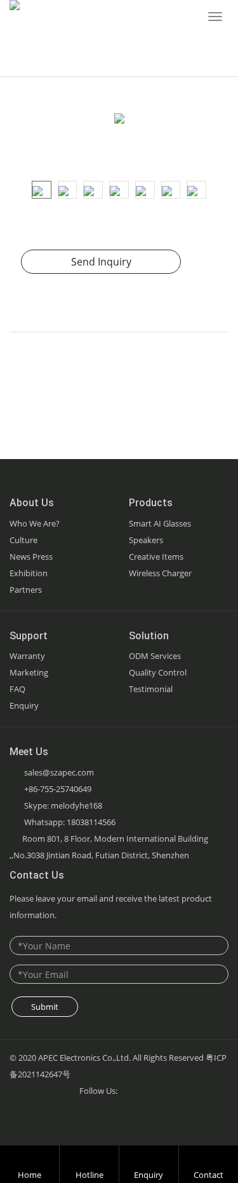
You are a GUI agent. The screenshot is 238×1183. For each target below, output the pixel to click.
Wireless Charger (160, 573)
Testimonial (151, 689)
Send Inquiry (101, 262)
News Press (31, 556)
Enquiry (24, 705)
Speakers (146, 540)
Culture (23, 540)
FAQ (17, 689)
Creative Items (156, 556)
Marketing (29, 672)
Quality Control (158, 672)
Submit (44, 1006)
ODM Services (155, 656)
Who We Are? (35, 523)
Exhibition (29, 573)
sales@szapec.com (59, 772)
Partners (26, 589)
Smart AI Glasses (160, 523)
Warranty (27, 656)
